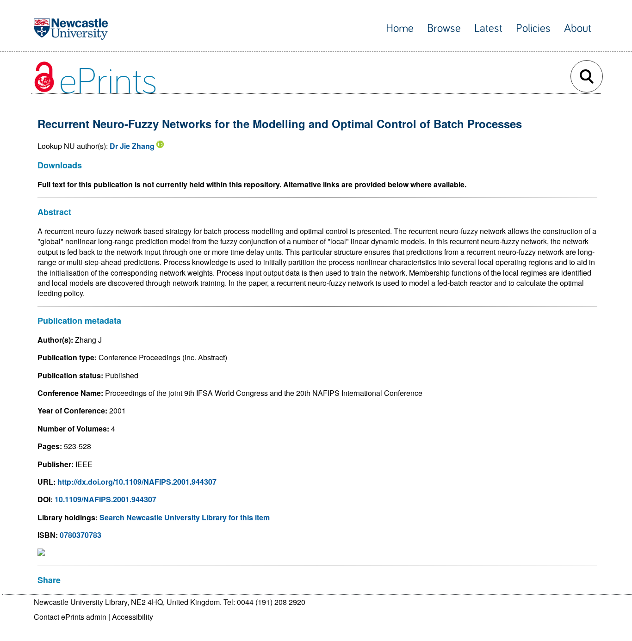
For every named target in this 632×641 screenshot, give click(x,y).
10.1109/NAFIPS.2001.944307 (105, 499)
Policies (533, 28)
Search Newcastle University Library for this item (184, 517)
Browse (444, 28)
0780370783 (80, 535)
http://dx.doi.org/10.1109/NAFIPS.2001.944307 (137, 481)
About (577, 28)
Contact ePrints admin (70, 616)
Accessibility (132, 616)
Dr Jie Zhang (132, 146)
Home (400, 28)
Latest (488, 28)
